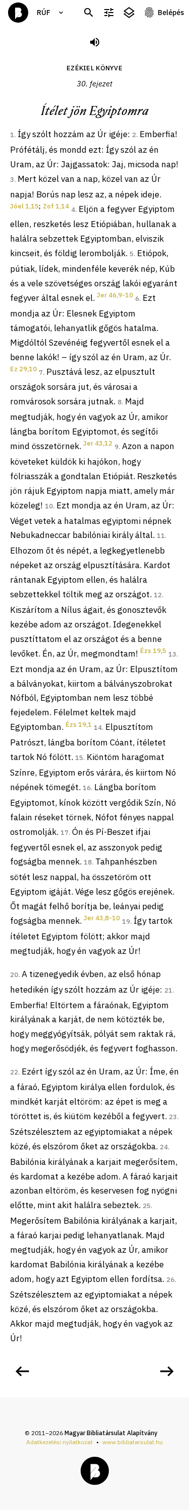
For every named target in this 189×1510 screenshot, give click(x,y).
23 (173, 1117)
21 (168, 990)
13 (172, 654)
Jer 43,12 (97, 443)
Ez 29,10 (23, 369)
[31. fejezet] (167, 1371)
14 (98, 727)
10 (49, 506)
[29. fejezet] (22, 1371)
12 (158, 595)
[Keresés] (89, 13)
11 (161, 535)
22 (14, 1072)
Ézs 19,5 (153, 650)
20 (14, 974)
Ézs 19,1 (79, 724)
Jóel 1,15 (24, 206)
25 (147, 1206)
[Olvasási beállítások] (109, 13)
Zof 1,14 (56, 206)
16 (87, 788)
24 (164, 1147)
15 (79, 757)
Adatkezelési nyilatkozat (59, 1442)
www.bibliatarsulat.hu (132, 1442)
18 (88, 862)
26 (170, 1279)
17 (64, 832)
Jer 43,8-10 (102, 918)
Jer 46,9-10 (115, 295)
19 (126, 921)
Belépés (171, 12)
